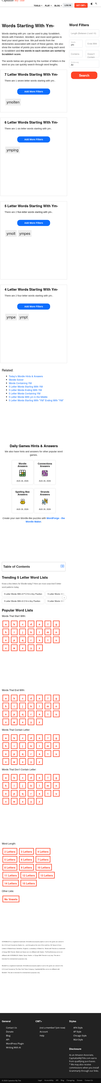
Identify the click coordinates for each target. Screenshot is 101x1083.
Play (47, 5)
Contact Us (11, 1027)
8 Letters (9, 867)
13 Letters (46, 875)
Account (44, 1031)
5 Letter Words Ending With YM (25, 390)
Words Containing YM (20, 383)
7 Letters (43, 859)
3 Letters (26, 851)
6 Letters (26, 859)
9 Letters (26, 867)
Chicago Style (80, 1035)
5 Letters (9, 859)
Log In (68, 5)
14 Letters (10, 883)
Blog (57, 5)
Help (42, 1035)
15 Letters (28, 883)
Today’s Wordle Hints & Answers (26, 376)
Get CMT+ (81, 5)
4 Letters (43, 851)
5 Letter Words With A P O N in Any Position (23, 593)
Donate (9, 1031)
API (7, 1039)
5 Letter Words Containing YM (24, 393)
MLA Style (78, 1039)
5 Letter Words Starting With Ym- (31, 205)
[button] (92, 3)
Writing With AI (13, 1047)
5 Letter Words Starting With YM (26, 386)
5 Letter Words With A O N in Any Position (22, 601)
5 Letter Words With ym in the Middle (28, 396)
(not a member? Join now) (52, 1027)
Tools (37, 5)
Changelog (70, 1080)
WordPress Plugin (15, 1043)
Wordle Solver (16, 379)
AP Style (77, 1031)
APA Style (78, 1027)
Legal (40, 1080)
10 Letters (43, 867)
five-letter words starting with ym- (34, 212)
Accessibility (48, 1080)
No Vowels (10, 899)
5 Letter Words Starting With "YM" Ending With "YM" (36, 400)
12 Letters (28, 875)
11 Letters (10, 875)
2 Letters (9, 851)
